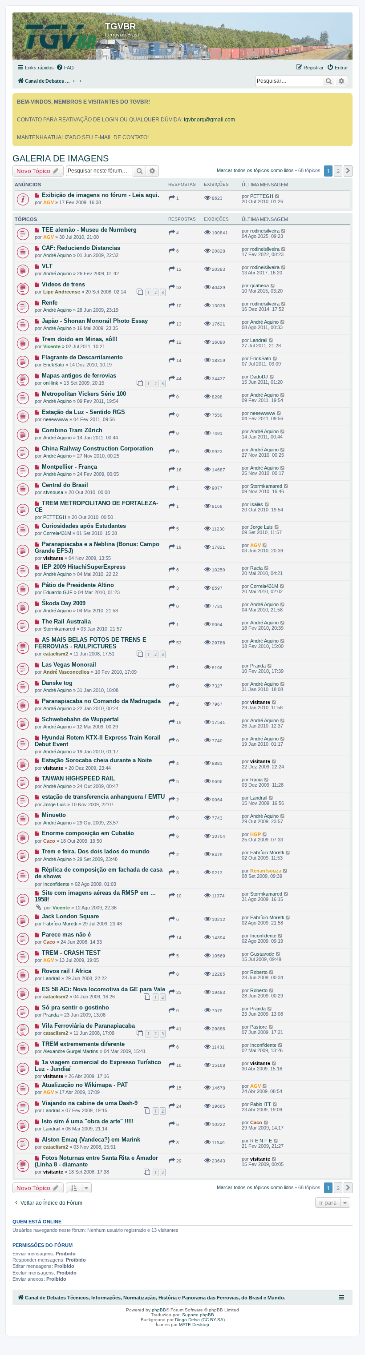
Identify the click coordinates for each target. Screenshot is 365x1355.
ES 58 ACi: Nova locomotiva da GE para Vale (103, 989)
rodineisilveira (265, 230)
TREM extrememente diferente (83, 1044)
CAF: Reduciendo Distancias (81, 248)
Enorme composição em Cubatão (88, 833)
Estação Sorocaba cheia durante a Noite (97, 760)
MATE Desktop (194, 1324)
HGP (255, 834)
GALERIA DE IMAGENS (60, 158)
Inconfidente (56, 884)
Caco (49, 841)
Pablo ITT (260, 1104)
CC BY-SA (213, 1319)
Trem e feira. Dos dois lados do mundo (96, 851)
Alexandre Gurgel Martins (70, 1051)
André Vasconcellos (66, 672)
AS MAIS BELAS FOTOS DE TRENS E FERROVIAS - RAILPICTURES (90, 643)
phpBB (159, 1309)
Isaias (256, 504)
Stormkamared (266, 486)
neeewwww (55, 419)
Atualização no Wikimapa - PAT (85, 1085)
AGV (48, 202)
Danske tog (57, 683)
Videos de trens (63, 284)
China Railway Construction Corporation (97, 448)
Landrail (258, 340)
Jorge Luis (261, 527)
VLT (47, 266)
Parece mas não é (66, 934)
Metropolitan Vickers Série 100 (84, 393)
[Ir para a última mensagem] (277, 196)
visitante (53, 558)
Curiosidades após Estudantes (84, 526)
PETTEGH (261, 196)
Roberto (259, 972)
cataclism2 (55, 653)
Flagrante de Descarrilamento (82, 357)
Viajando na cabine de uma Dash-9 (90, 1103)
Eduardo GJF (58, 592)
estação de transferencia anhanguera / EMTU (103, 796)
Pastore (258, 1026)
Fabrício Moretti (267, 852)
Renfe (49, 302)
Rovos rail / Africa (66, 971)
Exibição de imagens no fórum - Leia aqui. (100, 195)
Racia (256, 568)
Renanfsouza (265, 870)
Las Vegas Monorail (69, 664)
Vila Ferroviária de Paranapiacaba (88, 1025)
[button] (348, 170)
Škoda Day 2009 (63, 603)
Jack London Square (70, 916)
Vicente (52, 346)
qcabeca (259, 285)
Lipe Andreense (61, 291)
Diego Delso (187, 1319)
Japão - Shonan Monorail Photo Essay (95, 321)
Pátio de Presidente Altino (78, 585)
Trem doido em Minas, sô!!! (80, 339)
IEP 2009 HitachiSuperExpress (84, 566)
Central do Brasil (65, 485)
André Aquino (57, 255)
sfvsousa (53, 492)
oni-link (50, 383)
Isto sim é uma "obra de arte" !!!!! (88, 1121)
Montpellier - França (69, 466)
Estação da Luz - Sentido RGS (83, 412)
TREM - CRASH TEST (71, 952)
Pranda (258, 665)
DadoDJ (259, 376)
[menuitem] (65, 67)
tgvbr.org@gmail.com (209, 120)
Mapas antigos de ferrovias (79, 375)
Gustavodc (262, 954)
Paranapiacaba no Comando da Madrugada (101, 701)
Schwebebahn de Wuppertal (80, 719)
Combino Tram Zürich (72, 430)
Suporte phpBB (198, 1314)
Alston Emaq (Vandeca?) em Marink (91, 1139)
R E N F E (261, 1140)
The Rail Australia (66, 621)
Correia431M (57, 533)
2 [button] (338, 171)
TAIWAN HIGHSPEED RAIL (78, 778)
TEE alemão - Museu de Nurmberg (89, 229)
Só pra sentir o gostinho (75, 1007)
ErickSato (53, 364)
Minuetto (54, 815)
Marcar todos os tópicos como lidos (255, 170)
